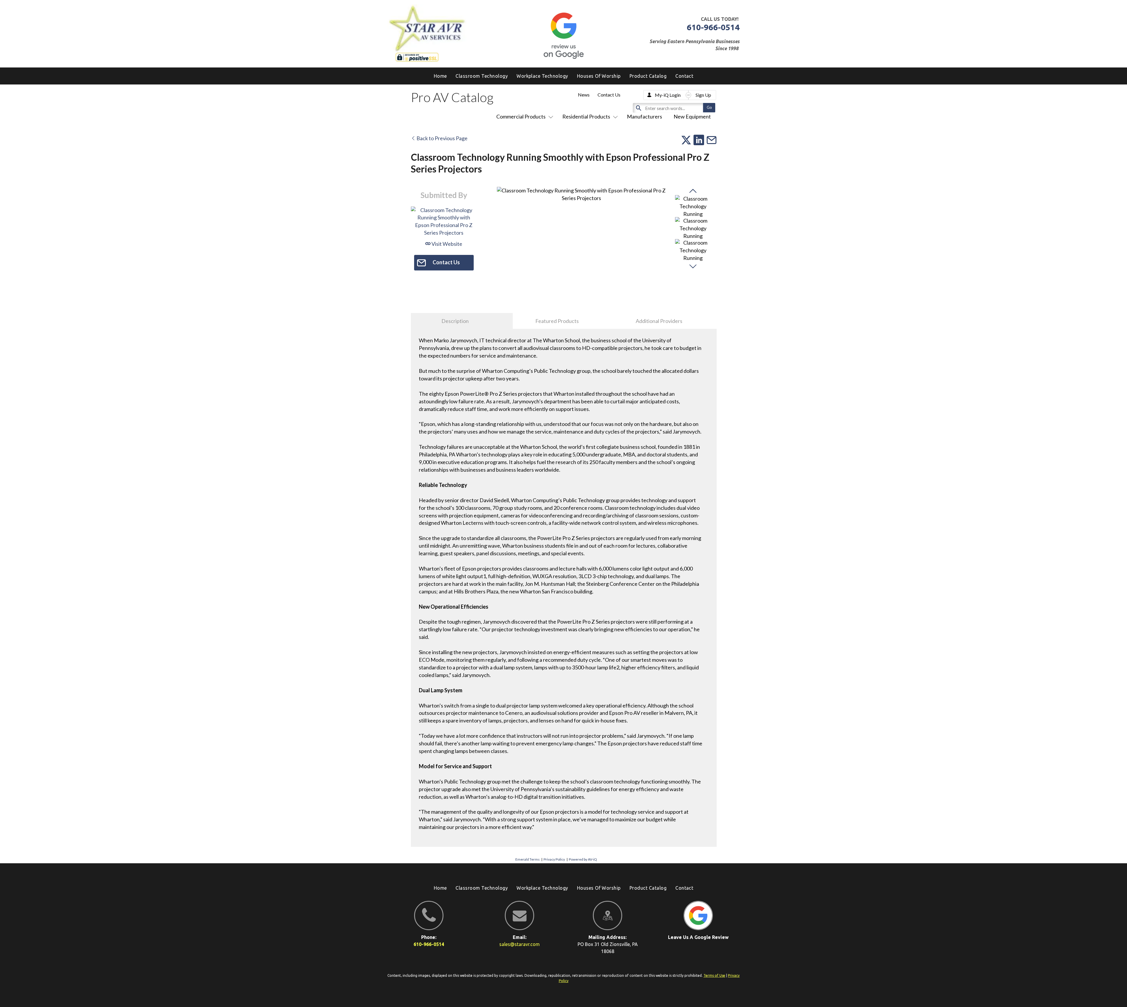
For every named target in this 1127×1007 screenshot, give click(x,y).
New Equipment (692, 116)
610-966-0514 (713, 27)
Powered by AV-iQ (583, 859)
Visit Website (446, 244)
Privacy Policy (554, 859)
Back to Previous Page (442, 138)
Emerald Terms (527, 859)
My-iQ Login (668, 95)
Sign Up (703, 95)
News (584, 94)
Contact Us (609, 94)
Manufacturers (644, 116)
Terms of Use (714, 975)
